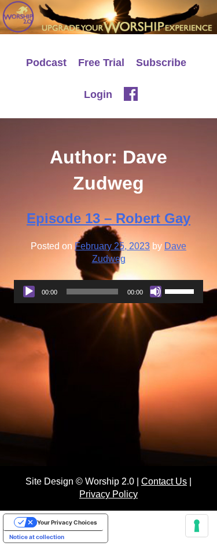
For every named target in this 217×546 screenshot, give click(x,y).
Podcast (46, 62)
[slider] (181, 290)
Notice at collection (36, 536)
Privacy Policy (108, 494)
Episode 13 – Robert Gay (108, 218)
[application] (108, 291)
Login (98, 94)
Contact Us (164, 481)
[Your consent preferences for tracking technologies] (197, 526)
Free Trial (101, 62)
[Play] (29, 291)
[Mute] (155, 291)
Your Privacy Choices (67, 522)
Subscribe (161, 62)
